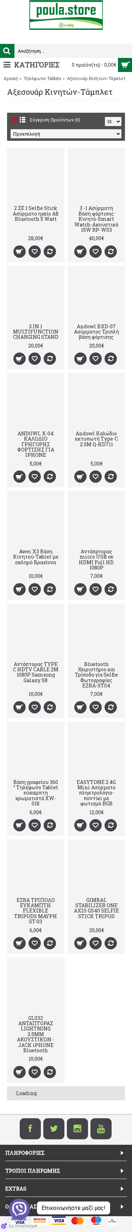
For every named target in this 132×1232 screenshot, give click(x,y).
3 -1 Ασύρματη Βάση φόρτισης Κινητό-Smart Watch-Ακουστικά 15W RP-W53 (96, 219)
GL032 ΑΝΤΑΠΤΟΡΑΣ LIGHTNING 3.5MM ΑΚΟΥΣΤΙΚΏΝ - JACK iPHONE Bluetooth (35, 1034)
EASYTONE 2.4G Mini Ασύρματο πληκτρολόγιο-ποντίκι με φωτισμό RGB (96, 793)
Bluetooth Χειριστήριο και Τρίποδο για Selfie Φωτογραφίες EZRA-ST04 (96, 675)
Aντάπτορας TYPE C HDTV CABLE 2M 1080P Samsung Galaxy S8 (35, 672)
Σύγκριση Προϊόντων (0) (55, 120)
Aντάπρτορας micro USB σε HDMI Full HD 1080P (96, 559)
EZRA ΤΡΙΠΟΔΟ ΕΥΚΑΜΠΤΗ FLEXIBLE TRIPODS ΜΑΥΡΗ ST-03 (35, 911)
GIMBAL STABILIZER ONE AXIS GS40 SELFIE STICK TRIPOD (96, 908)
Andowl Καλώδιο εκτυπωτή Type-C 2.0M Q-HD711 (96, 439)
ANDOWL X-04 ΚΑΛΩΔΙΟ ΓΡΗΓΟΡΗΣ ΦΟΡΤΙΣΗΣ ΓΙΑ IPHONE (35, 444)
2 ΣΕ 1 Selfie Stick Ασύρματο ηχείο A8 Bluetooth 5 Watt (35, 213)
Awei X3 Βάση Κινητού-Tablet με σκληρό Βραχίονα (35, 557)
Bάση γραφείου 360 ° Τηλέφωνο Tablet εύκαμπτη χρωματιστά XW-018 (35, 793)
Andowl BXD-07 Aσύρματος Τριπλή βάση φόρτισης (96, 332)
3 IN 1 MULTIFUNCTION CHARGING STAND (35, 332)
